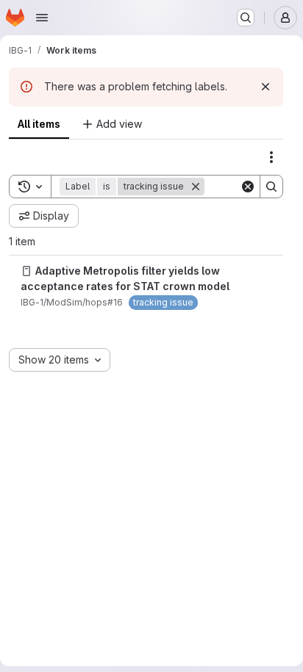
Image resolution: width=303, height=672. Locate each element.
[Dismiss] (265, 86)
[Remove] (195, 186)
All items (39, 124)
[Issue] (26, 271)
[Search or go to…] (245, 17)
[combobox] (59, 360)
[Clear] (248, 186)
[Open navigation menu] (42, 17)
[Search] (271, 186)
